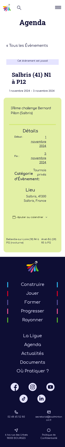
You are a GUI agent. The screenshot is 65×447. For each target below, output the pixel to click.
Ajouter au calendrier (30, 217)
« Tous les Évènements (27, 46)
